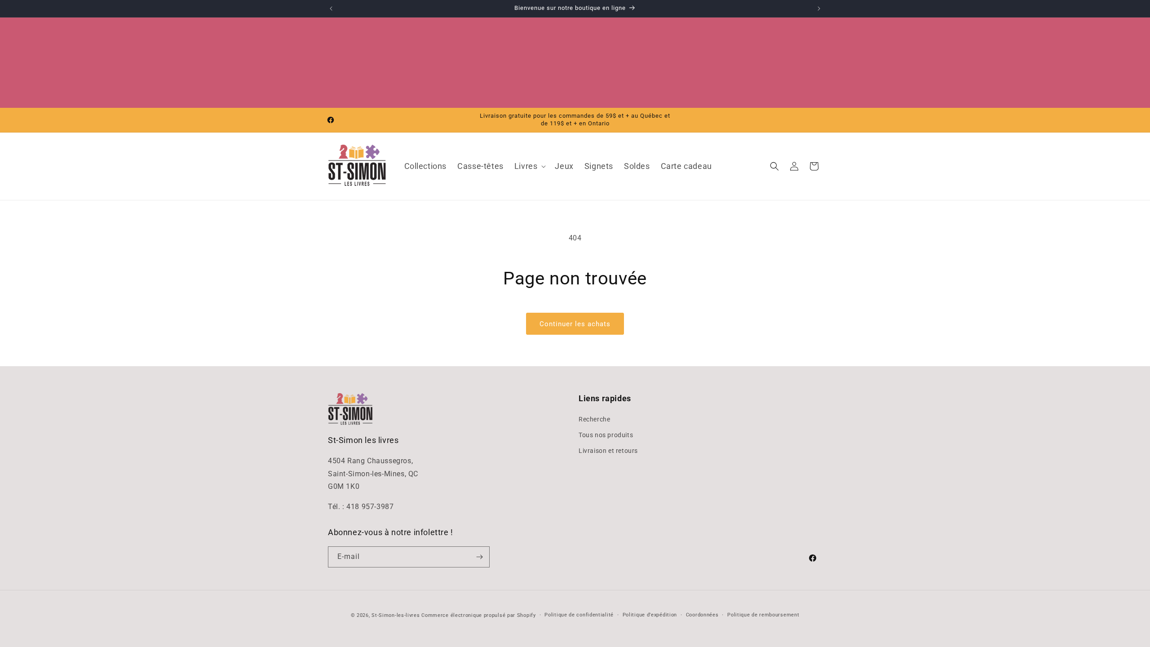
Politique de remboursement (763, 615)
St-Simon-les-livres (396, 615)
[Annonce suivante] (819, 8)
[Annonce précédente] (331, 8)
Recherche (594, 419)
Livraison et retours (608, 450)
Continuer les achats (575, 324)
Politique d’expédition (650, 615)
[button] (529, 166)
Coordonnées (702, 615)
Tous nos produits (606, 435)
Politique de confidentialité (579, 615)
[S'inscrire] (479, 556)
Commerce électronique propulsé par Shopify (478, 615)
